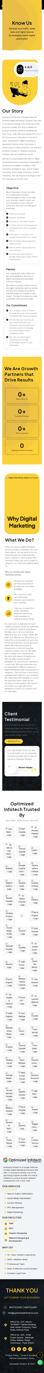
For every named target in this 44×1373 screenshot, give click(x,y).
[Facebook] (13, 1349)
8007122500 (15, 1307)
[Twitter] (19, 1349)
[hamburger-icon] (39, 6)
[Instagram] (30, 1349)
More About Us (14, 741)
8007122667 (30, 1307)
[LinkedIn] (25, 1349)
